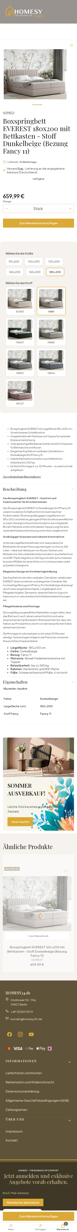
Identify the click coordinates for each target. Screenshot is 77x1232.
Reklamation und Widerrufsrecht (30, 1082)
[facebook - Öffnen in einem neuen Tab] (9, 1034)
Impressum (14, 1131)
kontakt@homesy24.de (26, 1019)
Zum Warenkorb (38, 935)
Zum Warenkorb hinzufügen (38, 223)
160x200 (35, 272)
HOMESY (9, 112)
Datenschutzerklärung (22, 1091)
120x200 (54, 261)
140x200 (14, 272)
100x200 (34, 261)
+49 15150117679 (22, 1011)
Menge (7, 201)
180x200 (55, 272)
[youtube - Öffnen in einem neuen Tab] (31, 1034)
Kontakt (12, 1140)
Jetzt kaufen (20, 821)
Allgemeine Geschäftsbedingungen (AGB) (37, 1100)
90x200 (14, 261)
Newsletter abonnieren (23, 1202)
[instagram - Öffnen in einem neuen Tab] (20, 1034)
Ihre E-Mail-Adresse (16, 1193)
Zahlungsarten (16, 1109)
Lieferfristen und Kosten (24, 1073)
